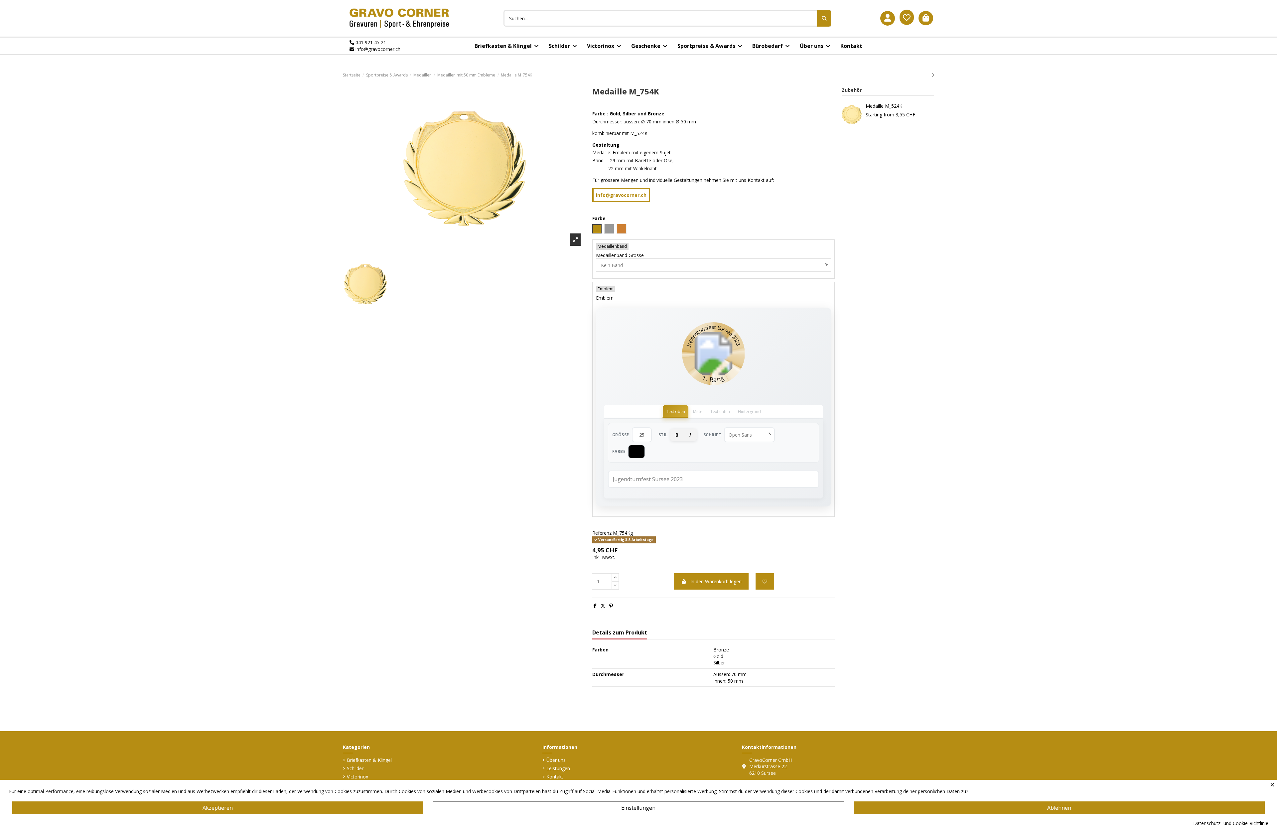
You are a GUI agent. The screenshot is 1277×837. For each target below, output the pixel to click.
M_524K (638, 133)
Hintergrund (749, 411)
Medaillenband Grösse (620, 255)
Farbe (619, 451)
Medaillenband (612, 246)
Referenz (602, 533)
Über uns (556, 760)
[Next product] (932, 75)
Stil (663, 435)
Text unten (720, 411)
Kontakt (554, 776)
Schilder (355, 768)
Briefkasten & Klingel (369, 760)
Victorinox (357, 776)
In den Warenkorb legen (716, 581)
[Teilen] (595, 606)
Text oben (675, 411)
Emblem (606, 289)
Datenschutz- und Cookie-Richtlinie (1230, 823)
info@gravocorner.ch (377, 49)
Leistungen (558, 768)
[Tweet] (603, 606)
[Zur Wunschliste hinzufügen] (765, 581)
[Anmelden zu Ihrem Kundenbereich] (888, 18)
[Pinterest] (611, 606)
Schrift (712, 435)
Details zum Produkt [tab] (619, 632)
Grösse (620, 435)
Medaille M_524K (884, 106)
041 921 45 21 (370, 42)
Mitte (697, 411)
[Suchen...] (824, 18)
